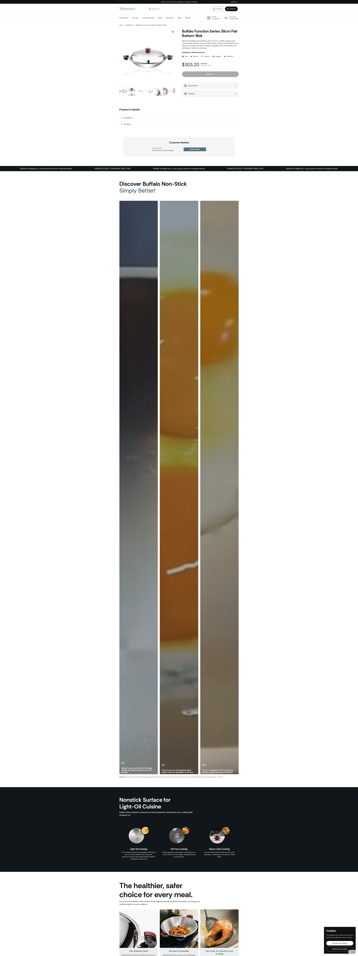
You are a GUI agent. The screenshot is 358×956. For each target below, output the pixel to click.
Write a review (195, 149)
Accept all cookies (339, 943)
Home (121, 25)
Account (219, 9)
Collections (129, 25)
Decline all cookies (339, 949)
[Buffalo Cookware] (127, 9)
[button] (231, 9)
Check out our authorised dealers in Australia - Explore (179, 2)
